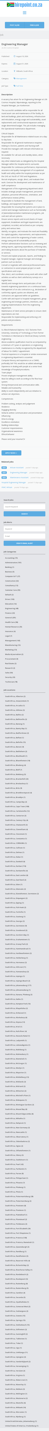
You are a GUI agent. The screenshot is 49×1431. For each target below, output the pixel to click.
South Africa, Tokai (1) (14, 1343)
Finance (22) (10, 613)
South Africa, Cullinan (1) (15, 848)
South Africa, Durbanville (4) (16, 871)
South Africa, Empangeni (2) (16, 898)
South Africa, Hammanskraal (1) (18, 949)
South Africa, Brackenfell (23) (16, 779)
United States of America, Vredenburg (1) (21, 1426)
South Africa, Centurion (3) (15, 815)
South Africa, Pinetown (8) (15, 1205)
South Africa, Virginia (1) (15, 1375)
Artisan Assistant (17, 467)
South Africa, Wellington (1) (16, 1394)
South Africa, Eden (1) (13, 884)
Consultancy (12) (11, 585)
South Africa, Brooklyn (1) (15, 797)
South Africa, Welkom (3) (15, 1389)
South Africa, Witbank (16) (15, 1407)
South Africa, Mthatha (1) (15, 1118)
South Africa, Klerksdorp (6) (16, 1017)
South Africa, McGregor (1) (16, 1063)
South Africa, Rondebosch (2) (16, 1274)
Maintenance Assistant (19, 477)
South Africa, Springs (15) (15, 1320)
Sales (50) (9, 672)
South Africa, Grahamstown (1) (17, 939)
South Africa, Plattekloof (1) (16, 1215)
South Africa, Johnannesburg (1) (18, 990)
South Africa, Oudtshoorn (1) (16, 1160)
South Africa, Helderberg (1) (16, 958)
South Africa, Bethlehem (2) (16, 751)
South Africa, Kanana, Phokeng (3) (18, 994)
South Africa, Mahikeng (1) (15, 1049)
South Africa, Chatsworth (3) (16, 825)
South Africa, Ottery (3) (14, 1155)
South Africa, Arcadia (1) (15, 705)
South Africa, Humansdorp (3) (17, 971)
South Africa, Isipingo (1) (15, 976)
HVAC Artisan (7, 487)
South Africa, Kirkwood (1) (15, 1013)
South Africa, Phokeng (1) (15, 1187)
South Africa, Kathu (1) (14, 999)
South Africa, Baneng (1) (14, 724)
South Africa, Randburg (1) (15, 1251)
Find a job (34, 25)
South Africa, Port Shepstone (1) (18, 1233)
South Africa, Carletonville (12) (17, 811)
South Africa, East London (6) (16, 875)
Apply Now (10, 453)
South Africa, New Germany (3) (17, 1127)
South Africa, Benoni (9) (14, 747)
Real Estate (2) (10, 663)
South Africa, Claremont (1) (16, 834)
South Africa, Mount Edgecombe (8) (19, 1114)
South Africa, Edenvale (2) (15, 889)
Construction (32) (12, 581)
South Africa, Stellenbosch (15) (17, 1325)
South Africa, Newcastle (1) (16, 1132)
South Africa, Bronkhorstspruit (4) (18, 793)
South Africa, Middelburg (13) (17, 1077)
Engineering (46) (11, 608)
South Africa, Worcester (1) (16, 1412)
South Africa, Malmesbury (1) (16, 1054)
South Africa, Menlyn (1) (14, 1068)
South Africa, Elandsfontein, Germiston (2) (22, 893)
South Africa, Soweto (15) (15, 1316)
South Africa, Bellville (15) (15, 742)
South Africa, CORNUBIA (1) (16, 843)
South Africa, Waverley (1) (15, 1384)
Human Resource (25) (13, 627)
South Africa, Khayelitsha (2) (16, 1008)
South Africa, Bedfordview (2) (17, 733)
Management (21, 78)
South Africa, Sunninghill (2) (16, 1334)
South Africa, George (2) (14, 921)
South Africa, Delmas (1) (14, 852)
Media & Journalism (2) (14, 654)
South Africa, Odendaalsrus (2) (17, 1141)
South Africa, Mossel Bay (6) (16, 1109)
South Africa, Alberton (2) (15, 696)
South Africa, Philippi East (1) (16, 1178)
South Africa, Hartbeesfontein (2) (18, 953)
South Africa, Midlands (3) (15, 1082)
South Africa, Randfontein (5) (16, 1256)
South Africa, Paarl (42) (14, 1164)
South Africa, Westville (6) (15, 1403)
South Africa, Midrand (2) (15, 1086)
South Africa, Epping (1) (14, 903)
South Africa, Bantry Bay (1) (16, 728)
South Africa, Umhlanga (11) (16, 1352)
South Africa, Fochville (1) (15, 912)
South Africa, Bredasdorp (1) (16, 783)
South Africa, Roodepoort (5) (16, 1279)
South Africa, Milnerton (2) (15, 1091)
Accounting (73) (11, 558)
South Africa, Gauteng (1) (15, 916)
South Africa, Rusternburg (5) (16, 1288)
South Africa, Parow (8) (14, 1173)
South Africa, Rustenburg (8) (16, 1283)
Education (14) (10, 604)
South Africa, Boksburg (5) (15, 774)
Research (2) (10, 668)
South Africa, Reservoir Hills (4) (17, 1260)
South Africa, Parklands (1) (15, 1169)
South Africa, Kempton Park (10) (17, 1004)
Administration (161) (13, 562)
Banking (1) (9, 567)
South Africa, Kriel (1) (13, 1026)
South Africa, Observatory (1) (16, 1137)
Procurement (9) (11, 659)
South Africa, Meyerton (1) (15, 1072)
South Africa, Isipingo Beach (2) (17, 981)
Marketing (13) (11, 650)
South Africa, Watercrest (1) (16, 1380)
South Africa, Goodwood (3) (16, 930)
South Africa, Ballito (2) (14, 715)
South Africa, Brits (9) (13, 788)
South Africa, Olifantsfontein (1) (17, 1150)
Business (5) (9, 572)
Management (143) (12, 640)
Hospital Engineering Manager (14, 482)
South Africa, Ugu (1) (13, 1348)
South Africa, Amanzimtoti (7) (17, 701)
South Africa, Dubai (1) (14, 857)
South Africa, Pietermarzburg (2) (18, 1201)
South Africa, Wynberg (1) (15, 1416)
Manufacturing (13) (12, 645)
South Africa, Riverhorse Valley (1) (18, 1270)
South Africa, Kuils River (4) (16, 1031)
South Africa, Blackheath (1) (16, 756)
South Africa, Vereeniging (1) (16, 1366)
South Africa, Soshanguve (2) (16, 1311)
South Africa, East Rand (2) (15, 880)
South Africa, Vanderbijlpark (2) (17, 1361)
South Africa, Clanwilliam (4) (16, 829)
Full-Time (19, 86)
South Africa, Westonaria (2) (16, 1398)
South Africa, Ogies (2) (14, 1146)
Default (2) (9, 594)
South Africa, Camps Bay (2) (16, 802)
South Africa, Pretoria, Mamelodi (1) (19, 1242)
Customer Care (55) (12, 590)
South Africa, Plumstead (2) (16, 1219)
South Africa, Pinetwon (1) (15, 1210)
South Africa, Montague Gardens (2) (19, 1104)
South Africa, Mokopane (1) (16, 1100)
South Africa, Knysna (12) (15, 1022)
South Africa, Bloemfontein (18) (17, 760)
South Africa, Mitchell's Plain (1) (17, 1095)
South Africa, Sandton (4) (15, 1293)
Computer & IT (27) (12, 576)
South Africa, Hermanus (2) (16, 962)
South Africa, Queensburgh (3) (17, 1247)
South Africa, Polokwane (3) (16, 1224)
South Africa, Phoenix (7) (15, 1182)
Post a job (14, 25)
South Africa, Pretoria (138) (16, 1238)
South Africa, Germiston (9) (16, 926)
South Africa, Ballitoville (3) (16, 719)
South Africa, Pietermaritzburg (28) (19, 1196)
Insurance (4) (10, 631)
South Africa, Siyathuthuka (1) (17, 1302)
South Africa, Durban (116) (15, 866)
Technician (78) (11, 682)
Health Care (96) (11, 622)
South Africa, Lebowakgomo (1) (17, 1045)
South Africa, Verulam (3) (15, 1371)
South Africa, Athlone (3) (15, 710)
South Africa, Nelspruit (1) (15, 1123)
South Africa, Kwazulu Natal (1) (17, 1036)
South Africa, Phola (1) (14, 1192)
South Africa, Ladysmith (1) (16, 1040)
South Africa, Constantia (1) (16, 838)
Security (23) (10, 677)
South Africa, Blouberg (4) (15, 765)
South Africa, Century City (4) (16, 820)
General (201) (10, 617)
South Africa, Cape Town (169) (17, 806)
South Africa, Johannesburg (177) (18, 985)
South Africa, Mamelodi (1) (16, 1059)
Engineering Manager (18, 472)
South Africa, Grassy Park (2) (16, 944)
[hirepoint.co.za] (24, 4)
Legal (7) (8, 636)
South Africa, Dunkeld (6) (15, 861)
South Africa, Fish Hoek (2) (15, 907)
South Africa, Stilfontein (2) (16, 1329)
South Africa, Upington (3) (15, 1357)
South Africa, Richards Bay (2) (17, 1265)
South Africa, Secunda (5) (15, 1297)
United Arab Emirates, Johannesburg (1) (21, 1421)
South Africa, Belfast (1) (14, 737)
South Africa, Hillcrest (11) (15, 967)
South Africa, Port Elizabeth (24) (17, 1228)
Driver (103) (9, 599)
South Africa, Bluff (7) (13, 770)
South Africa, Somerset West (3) (17, 1306)
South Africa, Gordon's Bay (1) (17, 935)
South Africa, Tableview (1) (16, 1338)
